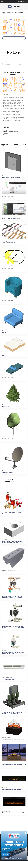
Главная (3, 12)
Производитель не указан (12, 64)
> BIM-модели (8, 12)
